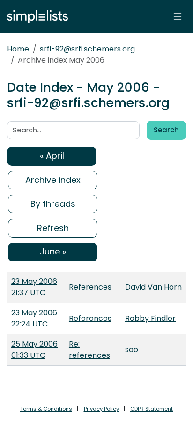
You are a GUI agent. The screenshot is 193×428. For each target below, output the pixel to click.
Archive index (53, 180)
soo (131, 349)
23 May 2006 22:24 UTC (34, 318)
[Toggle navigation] (177, 16)
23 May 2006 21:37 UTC (34, 287)
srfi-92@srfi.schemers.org (87, 49)
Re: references (89, 350)
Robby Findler (150, 318)
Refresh (53, 228)
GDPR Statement (151, 409)
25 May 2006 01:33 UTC (34, 350)
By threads (52, 204)
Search (166, 130)
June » (53, 251)
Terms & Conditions (46, 409)
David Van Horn (153, 287)
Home (18, 49)
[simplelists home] (35, 16)
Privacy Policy (101, 409)
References (90, 287)
